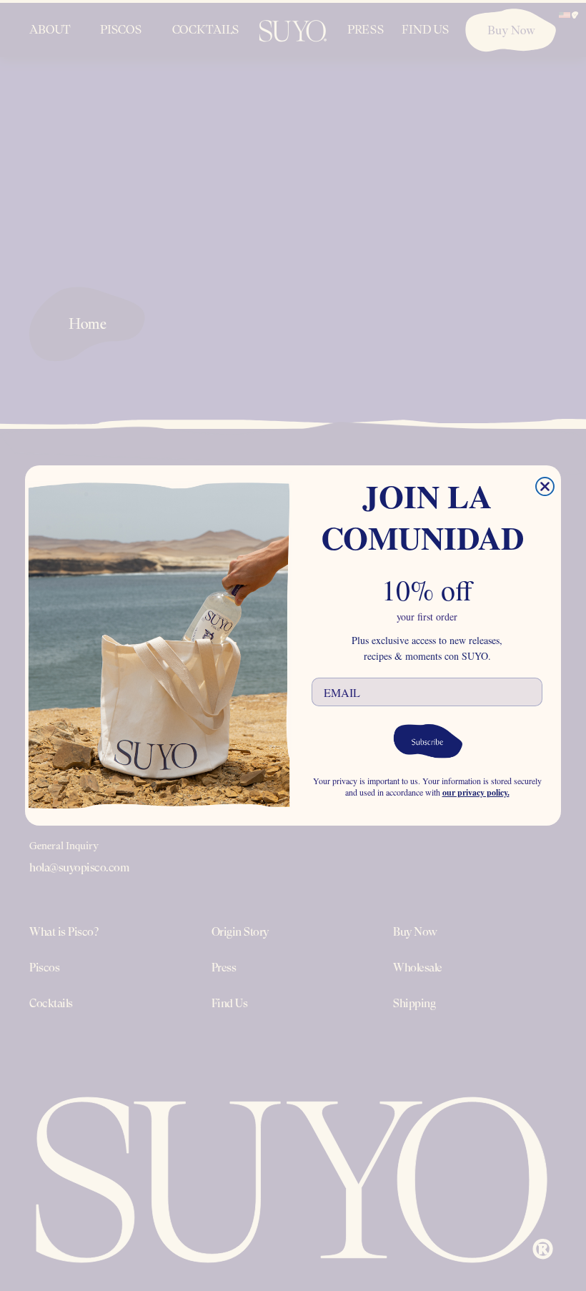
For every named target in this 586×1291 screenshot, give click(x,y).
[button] (427, 740)
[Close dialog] (545, 486)
